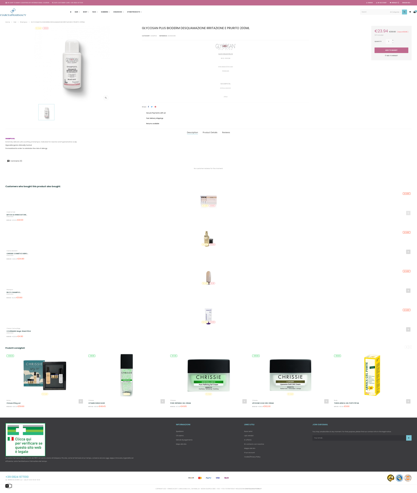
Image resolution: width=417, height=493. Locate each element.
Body (254, 400)
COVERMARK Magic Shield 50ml (19, 331)
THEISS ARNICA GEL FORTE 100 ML (264, 403)
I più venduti (248, 436)
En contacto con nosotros (254, 444)
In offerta (247, 440)
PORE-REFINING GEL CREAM (98, 403)
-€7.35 (91, 356)
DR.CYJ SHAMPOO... (14, 292)
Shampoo (154, 36)
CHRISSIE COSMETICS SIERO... (17, 253)
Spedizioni (180, 431)
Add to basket (391, 50)
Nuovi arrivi (248, 431)
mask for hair (11, 212)
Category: (146, 36)
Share (148, 107)
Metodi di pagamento (184, 440)
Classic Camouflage (13, 328)
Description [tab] (192, 132)
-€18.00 (174, 356)
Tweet (152, 107)
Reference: (163, 36)
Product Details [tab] (210, 132)
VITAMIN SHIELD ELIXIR (15, 403)
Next (410, 347)
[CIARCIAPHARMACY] (13, 12)
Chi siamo (180, 436)
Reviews (226, 132)
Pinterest (155, 107)
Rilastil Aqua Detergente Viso (345, 403)
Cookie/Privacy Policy (252, 457)
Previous (406, 347)
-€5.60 (255, 356)
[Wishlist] (410, 12)
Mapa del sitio (181, 444)
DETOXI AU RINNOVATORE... (17, 215)
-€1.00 (337, 356)
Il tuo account (249, 452)
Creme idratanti (12, 251)
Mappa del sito (249, 448)
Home (336, 400)
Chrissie (9, 400)
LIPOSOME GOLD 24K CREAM (181, 403)
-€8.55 (10, 356)
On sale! (406, 193)
